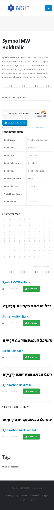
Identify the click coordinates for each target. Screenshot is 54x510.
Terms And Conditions (30, 496)
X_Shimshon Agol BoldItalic (20, 430)
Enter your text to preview (14, 97)
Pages (46, 496)
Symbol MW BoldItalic (16, 282)
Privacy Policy (13, 496)
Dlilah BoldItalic (12, 351)
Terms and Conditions (37, 128)
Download (32, 288)
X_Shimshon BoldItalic (16, 385)
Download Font (16, 122)
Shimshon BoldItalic (15, 316)
